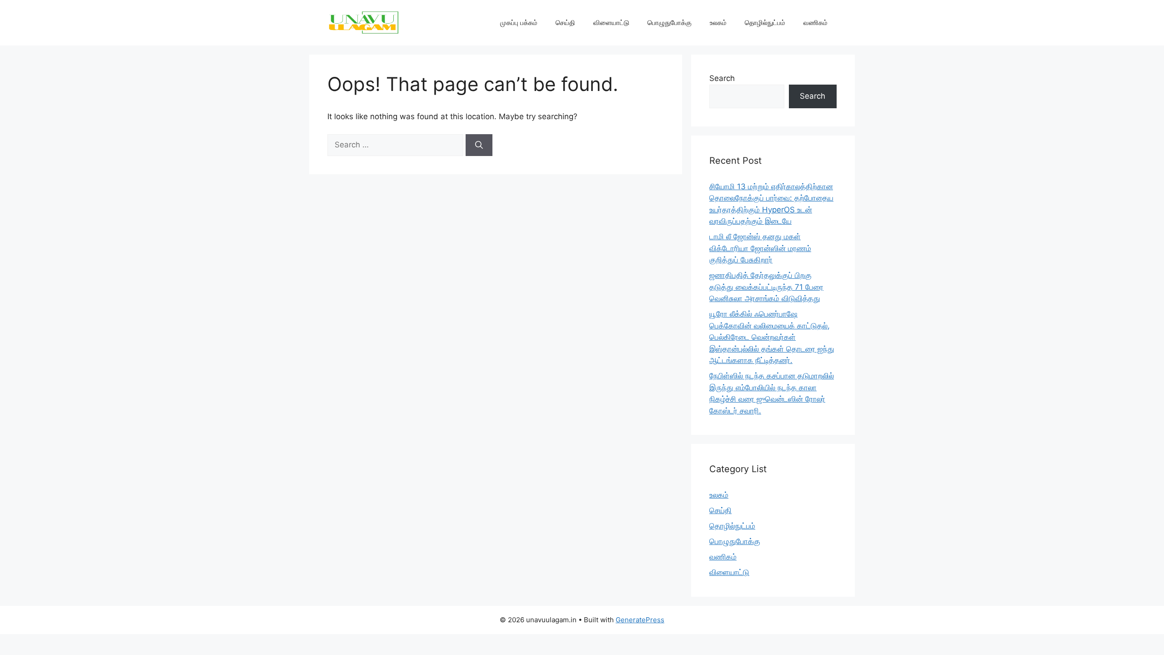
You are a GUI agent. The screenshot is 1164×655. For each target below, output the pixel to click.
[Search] (479, 145)
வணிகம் (815, 22)
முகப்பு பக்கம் (518, 22)
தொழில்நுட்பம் (765, 22)
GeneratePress (640, 619)
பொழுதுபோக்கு (669, 22)
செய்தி (565, 22)
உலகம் (718, 22)
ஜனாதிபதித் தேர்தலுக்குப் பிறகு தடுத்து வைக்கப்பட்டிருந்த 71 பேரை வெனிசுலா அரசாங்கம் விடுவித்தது (766, 287)
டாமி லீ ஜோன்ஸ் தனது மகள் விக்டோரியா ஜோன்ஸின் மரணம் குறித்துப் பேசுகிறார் (760, 248)
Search (722, 78)
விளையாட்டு (611, 22)
